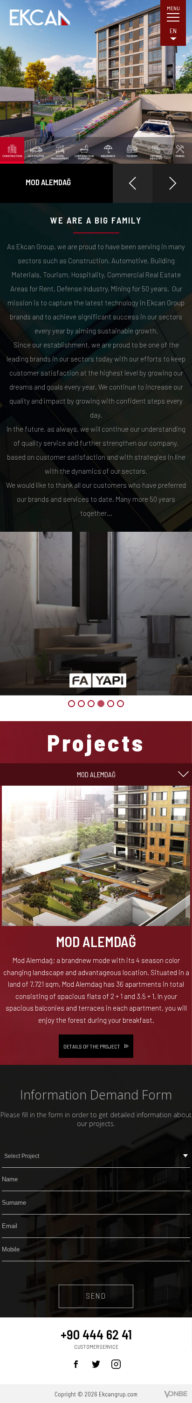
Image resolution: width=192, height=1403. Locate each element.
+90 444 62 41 (96, 1334)
